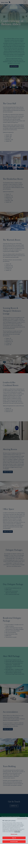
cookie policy (17, 831)
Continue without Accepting (22, 818)
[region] (14, 830)
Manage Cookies (14, 834)
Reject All (14, 837)
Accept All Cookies (14, 841)
